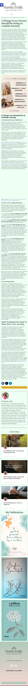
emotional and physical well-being (11, 163)
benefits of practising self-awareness (14, 143)
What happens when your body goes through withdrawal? (13, 477)
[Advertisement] (14, 184)
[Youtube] (18, 658)
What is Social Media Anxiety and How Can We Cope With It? (13, 200)
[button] (1, 5)
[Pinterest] (13, 658)
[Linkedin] (15, 658)
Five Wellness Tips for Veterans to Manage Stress (13, 451)
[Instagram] (10, 658)
